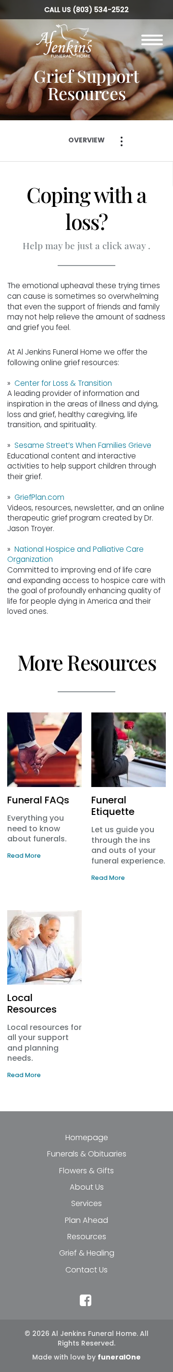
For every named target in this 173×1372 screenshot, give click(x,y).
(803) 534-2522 (101, 9)
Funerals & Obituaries (86, 1153)
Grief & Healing (86, 1252)
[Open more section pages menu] (121, 141)
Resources (86, 1236)
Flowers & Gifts (86, 1170)
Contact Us (86, 1269)
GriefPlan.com (39, 497)
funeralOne (119, 1357)
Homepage (86, 1137)
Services (86, 1203)
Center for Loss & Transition (63, 383)
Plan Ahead (86, 1220)
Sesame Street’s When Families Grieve (82, 445)
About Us (87, 1187)
